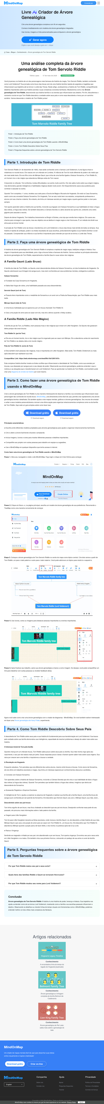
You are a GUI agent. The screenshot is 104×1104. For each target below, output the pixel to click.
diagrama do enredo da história (22, 372)
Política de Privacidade (92, 1082)
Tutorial (61, 1090)
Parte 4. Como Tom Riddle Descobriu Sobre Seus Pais (28, 146)
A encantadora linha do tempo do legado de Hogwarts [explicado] (52, 965)
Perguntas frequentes (66, 1086)
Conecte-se (88, 3)
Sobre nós (39, 1082)
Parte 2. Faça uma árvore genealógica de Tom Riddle (27, 138)
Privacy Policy (71, 1102)
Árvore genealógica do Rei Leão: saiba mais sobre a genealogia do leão (52, 1027)
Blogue (13, 52)
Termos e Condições (92, 1086)
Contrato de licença (91, 1090)
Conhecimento (22, 52)
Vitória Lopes (34, 76)
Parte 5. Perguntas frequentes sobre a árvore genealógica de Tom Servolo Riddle (37, 150)
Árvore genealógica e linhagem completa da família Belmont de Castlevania (52, 996)
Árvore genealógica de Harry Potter (27, 720)
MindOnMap (41, 396)
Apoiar (61, 1082)
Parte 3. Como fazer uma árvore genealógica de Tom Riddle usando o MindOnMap (38, 142)
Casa (7, 52)
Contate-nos (40, 1086)
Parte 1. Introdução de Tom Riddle (20, 134)
